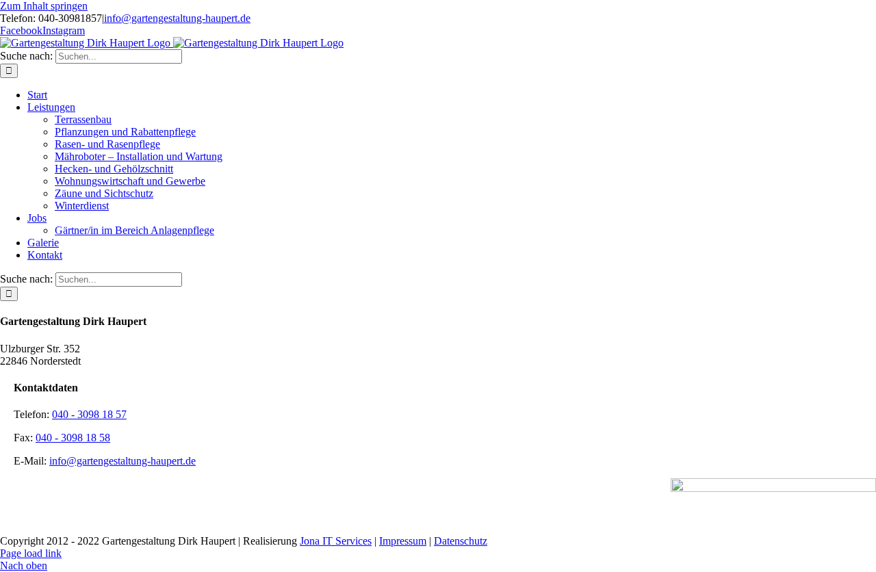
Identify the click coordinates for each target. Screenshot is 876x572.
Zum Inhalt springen (44, 6)
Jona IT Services (336, 541)
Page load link (31, 553)
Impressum (402, 541)
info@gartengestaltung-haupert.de (177, 18)
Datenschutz (460, 541)
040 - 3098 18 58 (73, 437)
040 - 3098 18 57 (89, 414)
